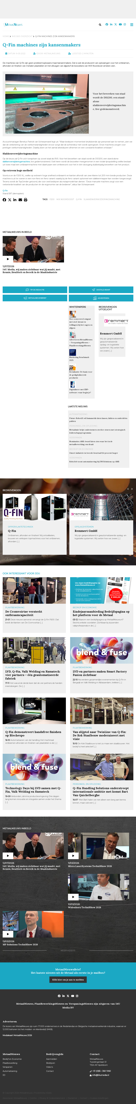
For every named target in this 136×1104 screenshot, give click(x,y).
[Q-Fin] (13, 514)
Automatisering (78, 414)
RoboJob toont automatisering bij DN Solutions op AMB (94, 461)
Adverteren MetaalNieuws (15, 1098)
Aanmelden (51, 1059)
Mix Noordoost (65, 199)
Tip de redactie (37, 290)
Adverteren (103, 298)
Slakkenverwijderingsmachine (102, 199)
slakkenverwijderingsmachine (16, 161)
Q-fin (79, 199)
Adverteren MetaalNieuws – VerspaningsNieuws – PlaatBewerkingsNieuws (80, 342)
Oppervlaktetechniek (20, 527)
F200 (52, 199)
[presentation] (127, 489)
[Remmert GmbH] (116, 330)
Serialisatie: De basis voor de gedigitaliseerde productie (80, 375)
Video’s (49, 1067)
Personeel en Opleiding (83, 426)
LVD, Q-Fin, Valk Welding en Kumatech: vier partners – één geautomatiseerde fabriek (32, 675)
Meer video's (68, 950)
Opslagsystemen (84, 527)
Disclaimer (72, 1098)
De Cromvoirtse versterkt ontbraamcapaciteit (23, 613)
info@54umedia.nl (100, 1075)
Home (6, 36)
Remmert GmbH (111, 333)
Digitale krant (103, 290)
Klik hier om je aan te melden (68, 979)
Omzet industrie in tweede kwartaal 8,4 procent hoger (93, 453)
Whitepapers (77, 307)
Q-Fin (12, 531)
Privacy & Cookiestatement (52, 1098)
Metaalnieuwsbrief (37, 298)
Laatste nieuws (78, 406)
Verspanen (75, 437)
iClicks (49, 1093)
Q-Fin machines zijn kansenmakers (41, 45)
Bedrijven (50, 1063)
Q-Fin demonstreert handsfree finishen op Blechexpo (33, 733)
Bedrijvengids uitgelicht (108, 308)
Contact (50, 1071)
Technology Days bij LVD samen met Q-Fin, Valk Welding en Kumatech (33, 789)
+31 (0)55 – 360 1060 (101, 1071)
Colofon (33, 1098)
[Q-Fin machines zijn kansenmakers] (47, 132)
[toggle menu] (131, 24)
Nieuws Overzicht (22, 36)
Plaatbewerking (14, 607)
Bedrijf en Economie (81, 449)
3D (4, 1075)
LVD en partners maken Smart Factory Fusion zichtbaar (100, 673)
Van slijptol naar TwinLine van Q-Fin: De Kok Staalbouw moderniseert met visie (99, 735)
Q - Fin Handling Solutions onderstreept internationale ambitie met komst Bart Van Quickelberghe (101, 791)
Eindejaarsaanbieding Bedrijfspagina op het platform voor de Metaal (101, 613)
